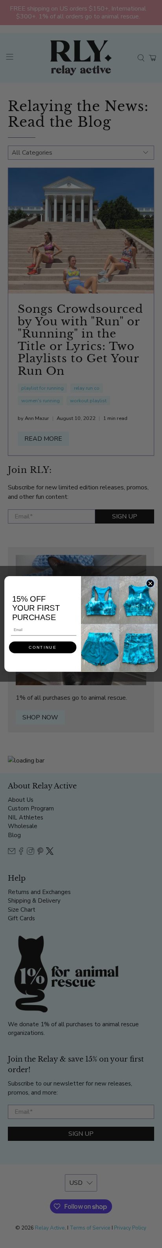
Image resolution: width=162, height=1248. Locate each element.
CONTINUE (42, 647)
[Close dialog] (150, 583)
